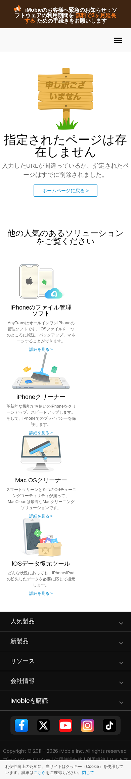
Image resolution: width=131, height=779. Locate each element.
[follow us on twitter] (43, 725)
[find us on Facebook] (21, 725)
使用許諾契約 (68, 759)
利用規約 (95, 759)
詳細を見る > (41, 349)
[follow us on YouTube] (65, 725)
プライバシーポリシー (26, 759)
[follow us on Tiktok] (109, 725)
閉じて (88, 772)
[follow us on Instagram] (87, 725)
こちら (40, 772)
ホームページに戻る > (65, 190)
